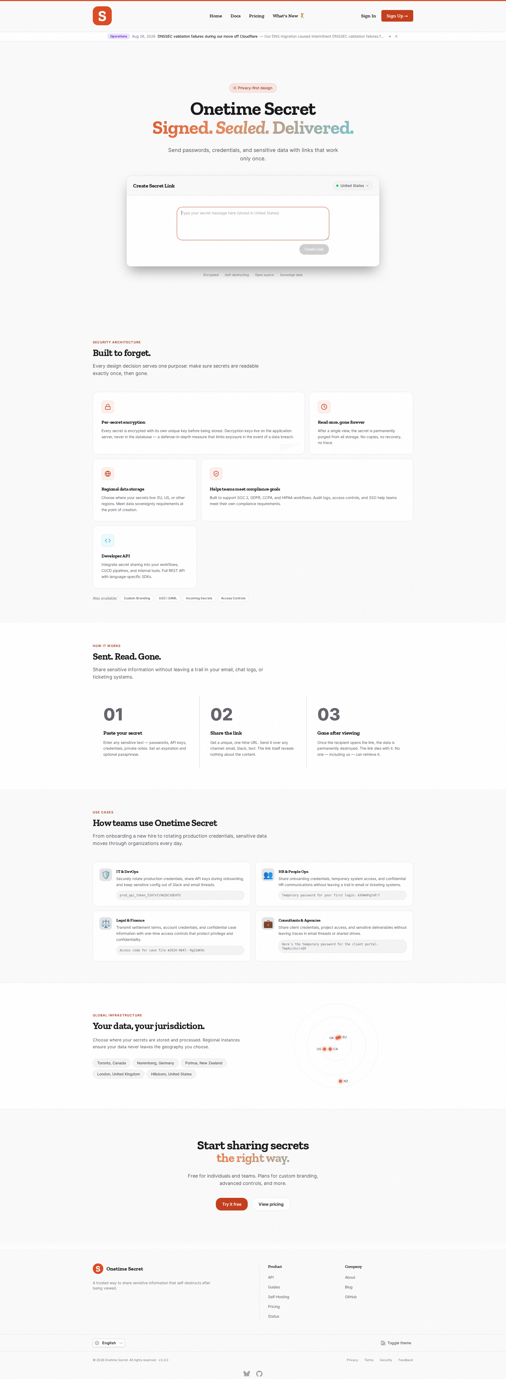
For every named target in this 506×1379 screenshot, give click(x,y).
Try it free (231, 1204)
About (350, 1277)
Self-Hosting (278, 1296)
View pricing (271, 1204)
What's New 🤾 (289, 16)
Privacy (352, 1360)
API (271, 1277)
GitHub (351, 1296)
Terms (368, 1360)
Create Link (314, 249)
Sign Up (397, 16)
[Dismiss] (396, 36)
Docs (236, 16)
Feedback (405, 1360)
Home (216, 16)
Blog (349, 1287)
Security (386, 1360)
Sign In (368, 16)
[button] (353, 185)
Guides (274, 1287)
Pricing (256, 16)
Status (273, 1316)
